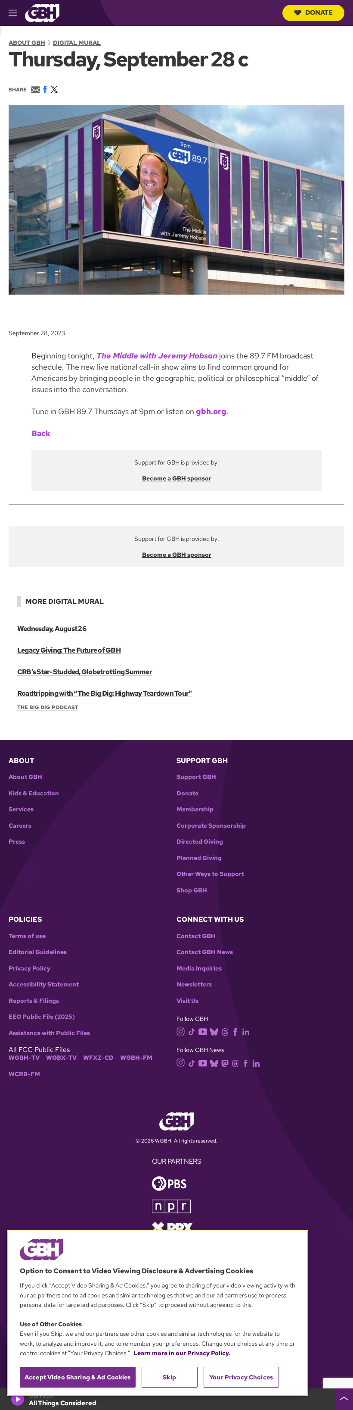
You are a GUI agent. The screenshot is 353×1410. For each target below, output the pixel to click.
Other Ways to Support (210, 874)
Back (40, 433)
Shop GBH (191, 890)
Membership (195, 809)
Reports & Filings (34, 1001)
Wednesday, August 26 (51, 628)
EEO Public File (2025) (42, 1017)
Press (17, 841)
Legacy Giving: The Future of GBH (69, 650)
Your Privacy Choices (241, 1377)
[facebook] (235, 1031)
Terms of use (27, 936)
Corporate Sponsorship (211, 825)
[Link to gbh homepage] (42, 12)
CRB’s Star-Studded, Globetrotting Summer (84, 671)
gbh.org (211, 411)
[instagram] (180, 1031)
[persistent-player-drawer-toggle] (344, 1399)
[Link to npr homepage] (171, 1205)
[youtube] (202, 1030)
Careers (20, 825)
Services (21, 809)
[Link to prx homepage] (172, 1226)
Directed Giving (199, 841)
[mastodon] (225, 1062)
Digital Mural (77, 43)
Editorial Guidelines (38, 952)
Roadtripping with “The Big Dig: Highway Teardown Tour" (104, 693)
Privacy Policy (29, 968)
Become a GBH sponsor (176, 478)
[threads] (225, 1031)
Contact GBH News (204, 952)
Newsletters (194, 984)
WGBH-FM (136, 1057)
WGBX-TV (61, 1057)
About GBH (27, 43)
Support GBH (196, 777)
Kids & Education (34, 793)
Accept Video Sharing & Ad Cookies (78, 1377)
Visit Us (187, 1001)
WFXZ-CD (98, 1057)
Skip (169, 1377)
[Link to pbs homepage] (169, 1182)
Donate (319, 12)
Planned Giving (199, 858)
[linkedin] (246, 1031)
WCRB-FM (24, 1074)
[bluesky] (214, 1031)
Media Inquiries (199, 968)
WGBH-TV (24, 1057)
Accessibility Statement (44, 984)
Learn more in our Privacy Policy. (181, 1353)
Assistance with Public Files (49, 1033)
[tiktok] (191, 1031)
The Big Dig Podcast (47, 707)
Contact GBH (196, 936)
